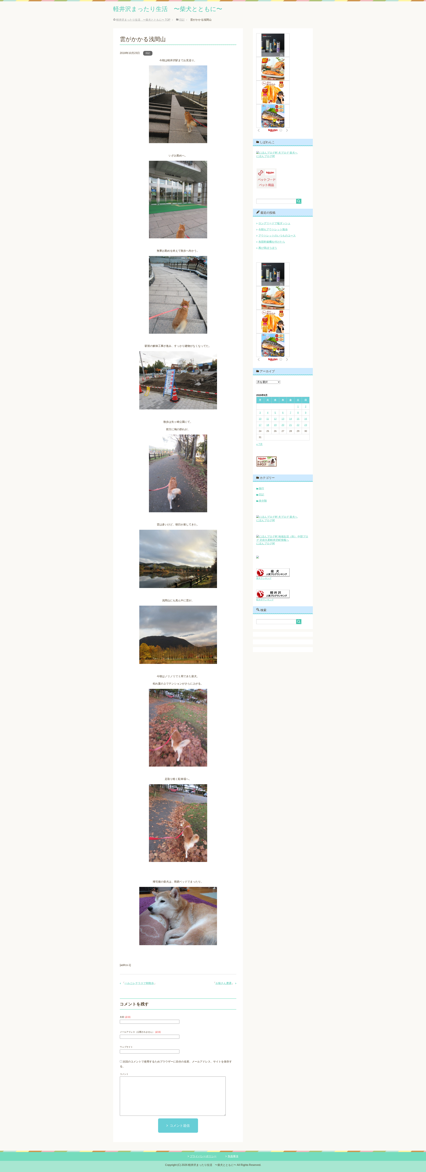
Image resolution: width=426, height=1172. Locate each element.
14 (290, 418)
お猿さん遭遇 (223, 983)
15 (298, 418)
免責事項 (233, 1156)
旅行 (261, 488)
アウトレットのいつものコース (277, 235)
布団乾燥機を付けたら (271, 241)
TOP (143, 19)
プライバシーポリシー (203, 1156)
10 (260, 418)
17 (260, 425)
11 (267, 418)
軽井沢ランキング (265, 599)
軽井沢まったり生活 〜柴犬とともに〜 (167, 8)
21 (290, 425)
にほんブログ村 (265, 156)
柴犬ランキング (263, 578)
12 (275, 418)
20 (283, 425)
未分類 (263, 500)
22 (298, 425)
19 (275, 425)
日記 (147, 53)
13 (283, 418)
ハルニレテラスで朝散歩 (139, 983)
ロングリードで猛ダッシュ (274, 223)
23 (305, 425)
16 (305, 418)
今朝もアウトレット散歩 (273, 229)
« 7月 (259, 444)
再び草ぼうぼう (267, 247)
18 (267, 425)
